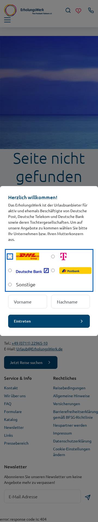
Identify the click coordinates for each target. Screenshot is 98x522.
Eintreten (22, 321)
